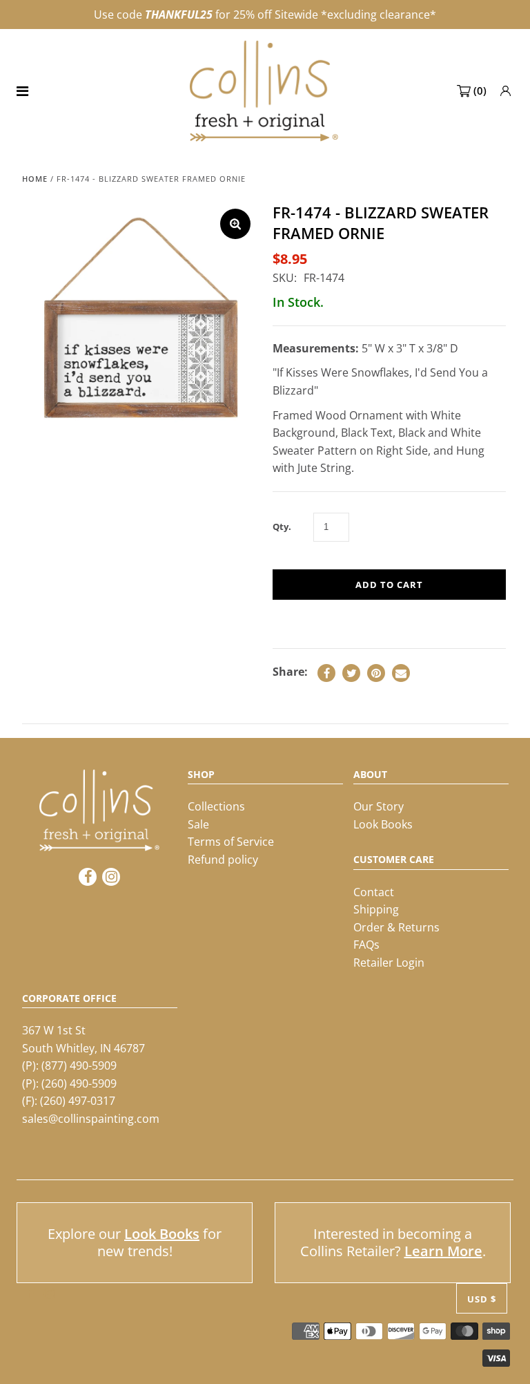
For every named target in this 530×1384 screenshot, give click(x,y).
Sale (198, 824)
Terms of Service (231, 841)
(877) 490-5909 (79, 1065)
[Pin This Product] (376, 673)
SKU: (285, 277)
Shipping (376, 909)
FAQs (366, 944)
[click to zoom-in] (235, 224)
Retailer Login (388, 962)
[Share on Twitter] (351, 673)
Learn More (443, 1251)
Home (35, 178)
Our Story (378, 806)
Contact (373, 892)
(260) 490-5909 (79, 1083)
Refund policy (223, 859)
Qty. (282, 526)
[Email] (401, 673)
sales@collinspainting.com (90, 1118)
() (480, 90)
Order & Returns (396, 927)
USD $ (481, 1299)
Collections (216, 806)
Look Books (383, 824)
